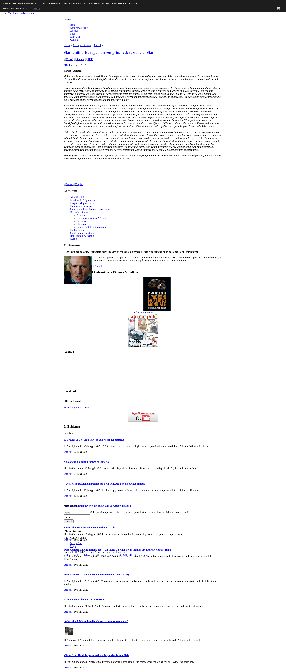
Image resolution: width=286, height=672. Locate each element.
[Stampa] (79, 59)
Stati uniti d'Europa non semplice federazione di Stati (109, 52)
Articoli (97, 45)
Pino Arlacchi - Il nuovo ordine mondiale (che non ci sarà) (96, 574)
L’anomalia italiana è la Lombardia (84, 599)
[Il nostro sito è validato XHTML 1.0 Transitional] (122, 555)
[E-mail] (68, 59)
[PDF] (89, 59)
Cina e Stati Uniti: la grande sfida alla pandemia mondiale (96, 655)
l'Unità (67, 65)
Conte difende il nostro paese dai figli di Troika (90, 527)
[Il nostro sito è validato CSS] (80, 555)
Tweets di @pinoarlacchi (77, 407)
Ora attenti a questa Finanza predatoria (86, 461)
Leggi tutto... (98, 266)
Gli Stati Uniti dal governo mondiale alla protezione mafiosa (97, 505)
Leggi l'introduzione (143, 312)
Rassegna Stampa (82, 45)
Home (67, 45)
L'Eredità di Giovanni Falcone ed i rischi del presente (94, 439)
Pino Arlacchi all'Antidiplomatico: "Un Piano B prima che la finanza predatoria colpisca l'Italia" (118, 549)
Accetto (36, 8)
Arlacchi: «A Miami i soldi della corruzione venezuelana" (96, 621)
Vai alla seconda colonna (21, 13)
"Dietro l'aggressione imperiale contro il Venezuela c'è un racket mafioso (104, 483)
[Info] (280, 8)
